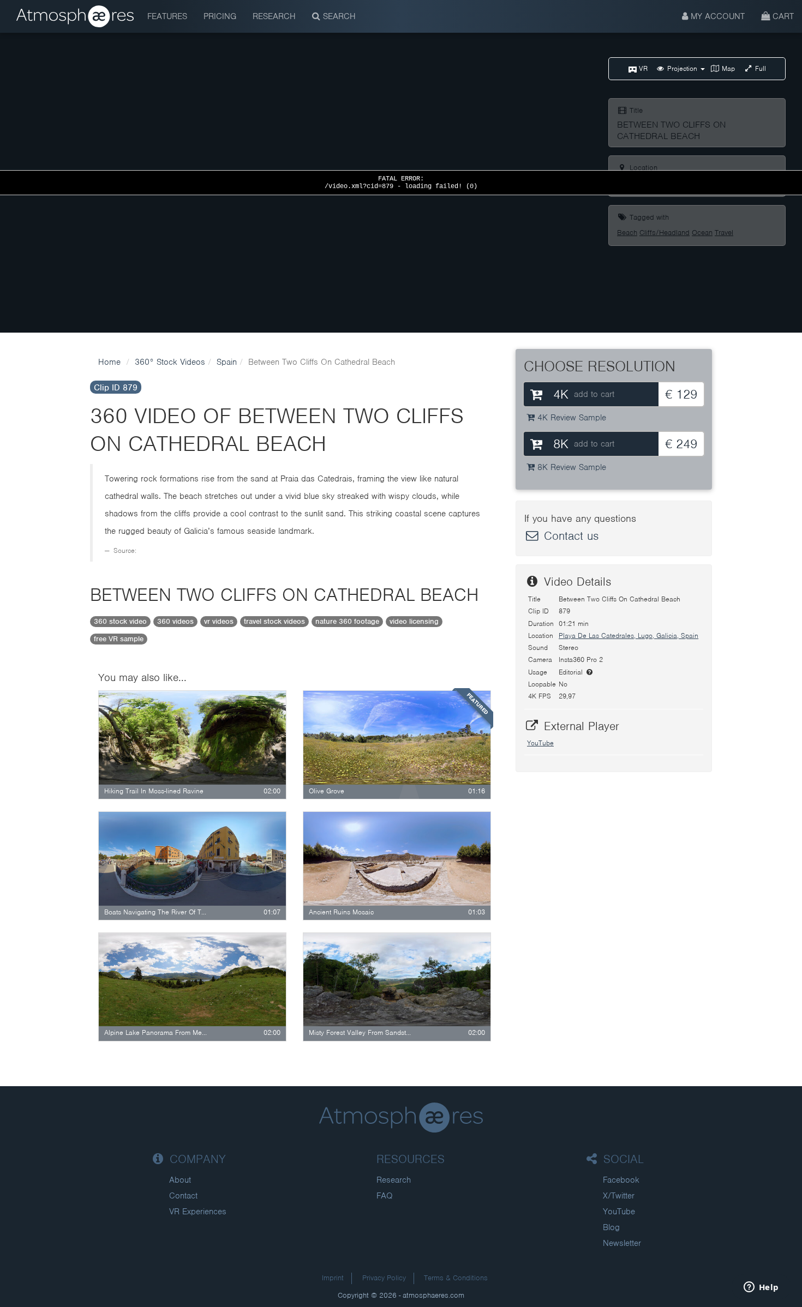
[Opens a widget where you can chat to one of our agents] (761, 1288)
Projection (682, 68)
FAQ (384, 1195)
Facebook (621, 1180)
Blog (611, 1227)
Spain (227, 362)
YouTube (540, 743)
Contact (183, 1195)
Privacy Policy (384, 1277)
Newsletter (622, 1243)
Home (109, 362)
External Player (579, 726)
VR (642, 68)
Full (759, 68)
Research (274, 16)
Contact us (569, 535)
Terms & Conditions (456, 1277)
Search (338, 16)
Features (167, 16)
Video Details (575, 581)
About (180, 1180)
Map (727, 68)
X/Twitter (619, 1195)
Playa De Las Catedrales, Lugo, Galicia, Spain (628, 635)
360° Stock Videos (170, 362)
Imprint (333, 1277)
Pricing (220, 16)
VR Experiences (197, 1211)
